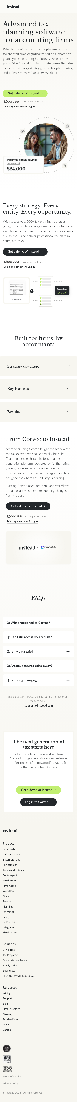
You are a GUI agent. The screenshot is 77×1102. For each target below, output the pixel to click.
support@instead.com (38, 705)
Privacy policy (11, 1083)
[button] (66, 6)
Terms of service (12, 1076)
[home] (13, 6)
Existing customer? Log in (19, 106)
